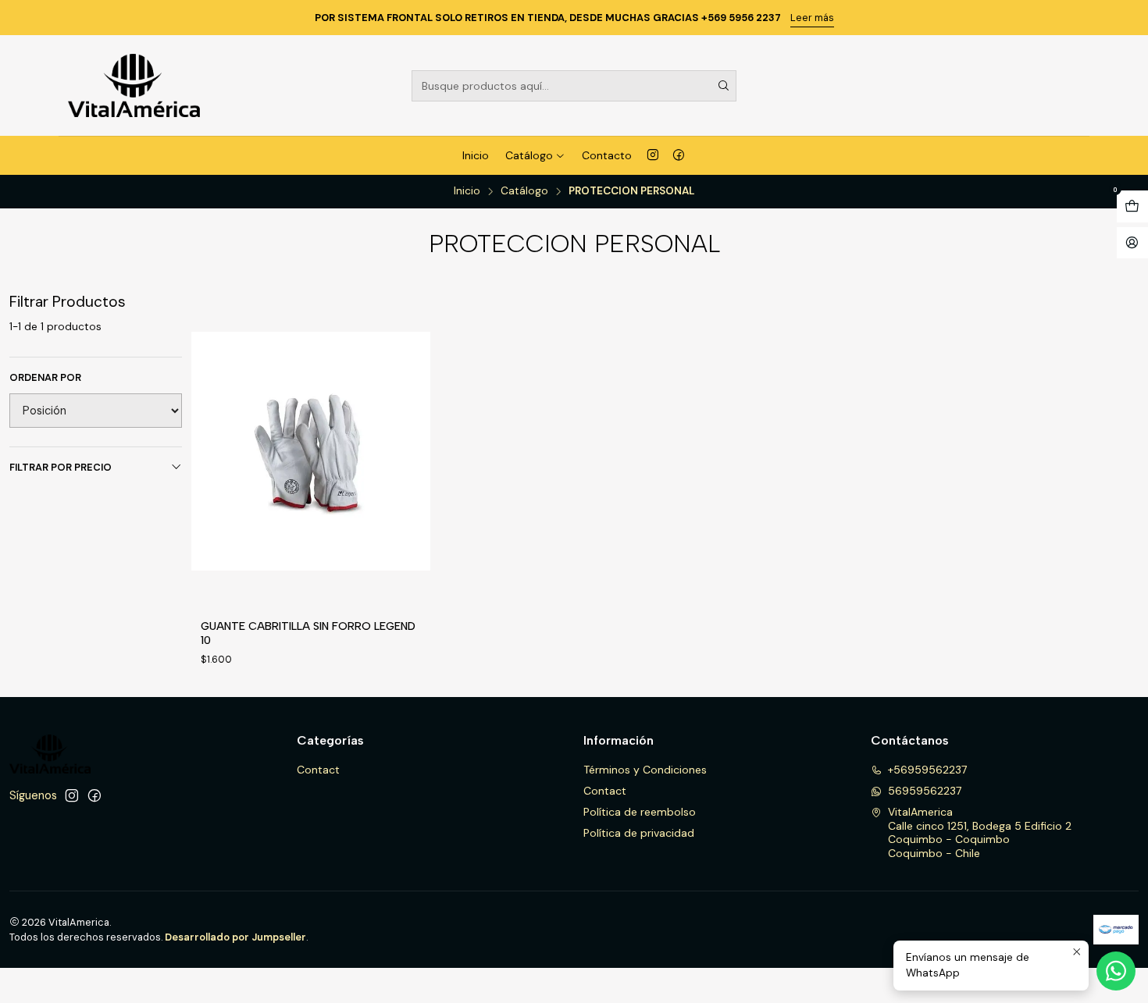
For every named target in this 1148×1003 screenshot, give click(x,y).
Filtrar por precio (60, 467)
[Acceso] (1132, 243)
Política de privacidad (638, 833)
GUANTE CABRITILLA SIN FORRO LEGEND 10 (308, 633)
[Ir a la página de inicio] (134, 85)
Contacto (607, 155)
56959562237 (924, 791)
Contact (318, 770)
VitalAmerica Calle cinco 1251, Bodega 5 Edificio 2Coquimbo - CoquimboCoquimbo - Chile (979, 832)
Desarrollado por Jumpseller (235, 937)
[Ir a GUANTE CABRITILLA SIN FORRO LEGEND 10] (310, 451)
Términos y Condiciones (645, 770)
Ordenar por (45, 378)
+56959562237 (927, 770)
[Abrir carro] (1132, 206)
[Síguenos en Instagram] (653, 155)
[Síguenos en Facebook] (679, 155)
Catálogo (529, 155)
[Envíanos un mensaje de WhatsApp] (1116, 971)
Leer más (812, 17)
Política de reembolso (639, 812)
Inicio (475, 155)
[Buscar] (723, 85)
